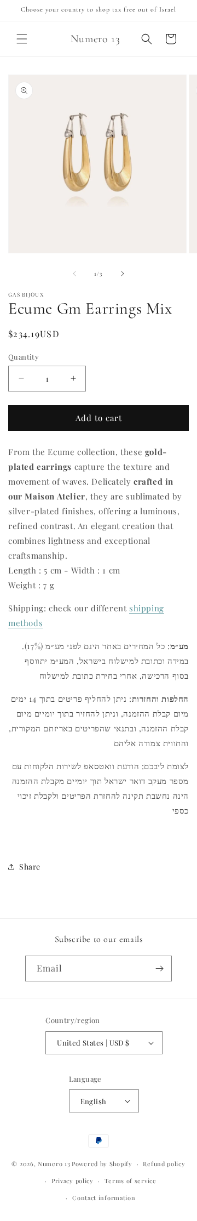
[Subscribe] (159, 968)
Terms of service (131, 1181)
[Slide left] (74, 274)
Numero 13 (54, 1164)
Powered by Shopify (102, 1164)
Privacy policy (72, 1181)
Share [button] (29, 866)
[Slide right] (123, 274)
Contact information (103, 1198)
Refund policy (164, 1164)
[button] (22, 39)
